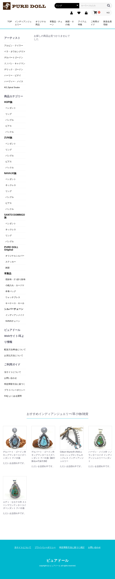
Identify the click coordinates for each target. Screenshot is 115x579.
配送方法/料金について (15, 349)
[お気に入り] (78, 12)
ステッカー (10, 262)
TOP (9, 21)
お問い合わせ (10, 378)
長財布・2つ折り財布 (15, 279)
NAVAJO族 (10, 173)
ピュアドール (57, 560)
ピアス (8, 126)
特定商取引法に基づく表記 (71, 547)
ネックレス (10, 185)
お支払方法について (13, 355)
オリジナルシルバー (14, 256)
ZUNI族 (8, 137)
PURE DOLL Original (11, 248)
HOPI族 (8, 102)
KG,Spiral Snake (12, 87)
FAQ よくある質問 (13, 396)
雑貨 (7, 268)
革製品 (7, 273)
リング (8, 114)
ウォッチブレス (12, 297)
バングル (9, 120)
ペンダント (10, 108)
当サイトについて (12, 372)
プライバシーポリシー (14, 390)
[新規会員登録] (70, 12)
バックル (9, 132)
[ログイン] (85, 12)
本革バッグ (10, 291)
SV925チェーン (12, 321)
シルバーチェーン (13, 309)
